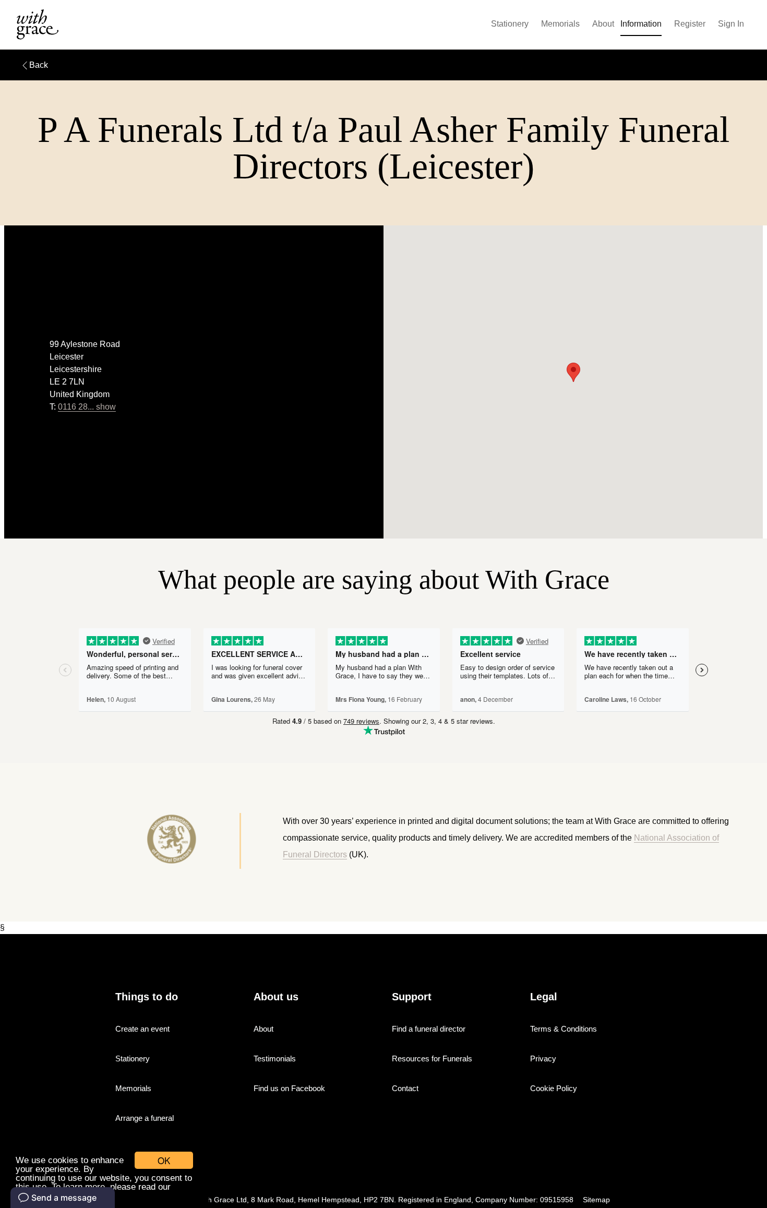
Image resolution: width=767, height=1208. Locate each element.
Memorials (560, 23)
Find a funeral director (428, 1028)
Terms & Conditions (563, 1028)
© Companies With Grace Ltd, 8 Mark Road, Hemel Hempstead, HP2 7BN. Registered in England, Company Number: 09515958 (363, 1200)
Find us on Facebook (289, 1088)
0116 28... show (87, 406)
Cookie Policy (553, 1088)
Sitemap (596, 1200)
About (603, 23)
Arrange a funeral (144, 1118)
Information (641, 23)
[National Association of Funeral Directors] (134, 841)
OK (164, 1160)
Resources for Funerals (432, 1058)
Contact (405, 1088)
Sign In (731, 23)
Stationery (510, 23)
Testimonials (275, 1058)
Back (38, 65)
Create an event (142, 1028)
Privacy (543, 1058)
